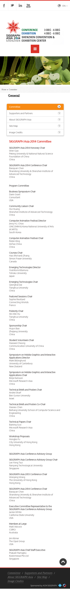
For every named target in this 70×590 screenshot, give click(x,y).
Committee (14, 106)
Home (4, 89)
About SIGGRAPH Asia (20, 119)
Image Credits (15, 132)
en (64, 5)
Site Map (13, 126)
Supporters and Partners (21, 113)
